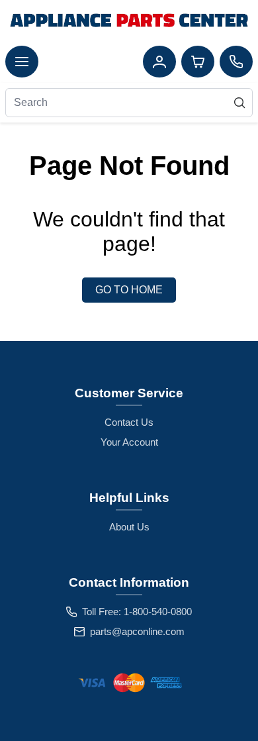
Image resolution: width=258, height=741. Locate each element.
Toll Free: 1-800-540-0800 (137, 611)
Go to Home (129, 289)
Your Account (129, 442)
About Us (129, 526)
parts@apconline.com (137, 631)
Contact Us (129, 422)
